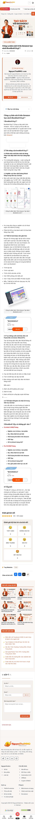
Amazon (9, 135)
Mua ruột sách (17, 145)
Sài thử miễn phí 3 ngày (17, 140)
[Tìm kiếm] (4, 817)
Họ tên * (6, 683)
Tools (15, 567)
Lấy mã (26, 695)
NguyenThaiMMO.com (17, 71)
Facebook (25, 97)
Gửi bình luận (25, 716)
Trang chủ (3, 14)
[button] (29, 3)
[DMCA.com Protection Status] (26, 810)
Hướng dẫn (10, 14)
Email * (6, 692)
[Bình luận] (31, 817)
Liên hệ (11, 97)
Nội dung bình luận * (10, 701)
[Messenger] (11, 817)
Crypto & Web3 (18, 14)
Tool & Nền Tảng (27, 14)
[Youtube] (24, 817)
